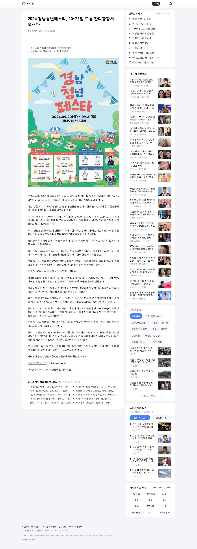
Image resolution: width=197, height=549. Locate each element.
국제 (164, 500)
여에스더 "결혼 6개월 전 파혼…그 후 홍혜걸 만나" (97, 386)
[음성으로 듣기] (100, 38)
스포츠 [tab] (168, 487)
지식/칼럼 (136, 512)
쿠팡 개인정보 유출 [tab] (140, 342)
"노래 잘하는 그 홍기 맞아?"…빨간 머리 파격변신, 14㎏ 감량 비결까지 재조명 (51, 394)
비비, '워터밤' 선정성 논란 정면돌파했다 (95, 398)
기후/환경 (150, 493)
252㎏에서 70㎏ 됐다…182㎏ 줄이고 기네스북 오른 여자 (51, 398)
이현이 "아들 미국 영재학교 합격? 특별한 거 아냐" (97, 394)
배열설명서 (164, 512)
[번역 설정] (105, 38)
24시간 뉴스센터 (49, 526)
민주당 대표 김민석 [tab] (140, 322)
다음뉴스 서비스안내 (31, 526)
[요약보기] (94, 38)
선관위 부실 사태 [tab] (160, 322)
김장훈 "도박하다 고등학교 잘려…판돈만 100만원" (97, 390)
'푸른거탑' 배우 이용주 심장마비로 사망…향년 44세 (51, 386)
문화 (136, 506)
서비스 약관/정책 (75, 526)
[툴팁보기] (171, 13)
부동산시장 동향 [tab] (152, 335)
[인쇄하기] (116, 38)
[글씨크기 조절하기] (111, 38)
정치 (150, 500)
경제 (136, 500)
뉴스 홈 (136, 493)
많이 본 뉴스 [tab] (139, 417)
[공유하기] (164, 3)
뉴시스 (30, 3)
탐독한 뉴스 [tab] (161, 417)
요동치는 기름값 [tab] (159, 329)
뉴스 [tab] (154, 487)
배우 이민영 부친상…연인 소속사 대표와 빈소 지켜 (51, 390)
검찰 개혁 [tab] (157, 342)
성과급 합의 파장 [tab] (139, 329)
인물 (164, 506)
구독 (157, 3)
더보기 (149, 395)
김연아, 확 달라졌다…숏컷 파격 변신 (93, 402)
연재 (150, 512)
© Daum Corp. (28, 539)
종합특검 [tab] (136, 335)
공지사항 (62, 526)
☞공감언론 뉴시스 (37, 362)
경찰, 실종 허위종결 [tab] (154, 316)
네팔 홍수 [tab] (136, 316)
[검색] (171, 3)
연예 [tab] (160, 487)
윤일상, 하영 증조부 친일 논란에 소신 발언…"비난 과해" (51, 402)
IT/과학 (150, 506)
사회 (164, 493)
